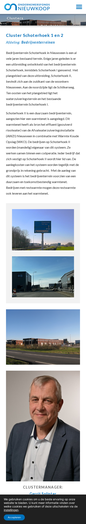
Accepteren (14, 517)
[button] (79, 7)
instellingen (11, 510)
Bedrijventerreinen (38, 42)
